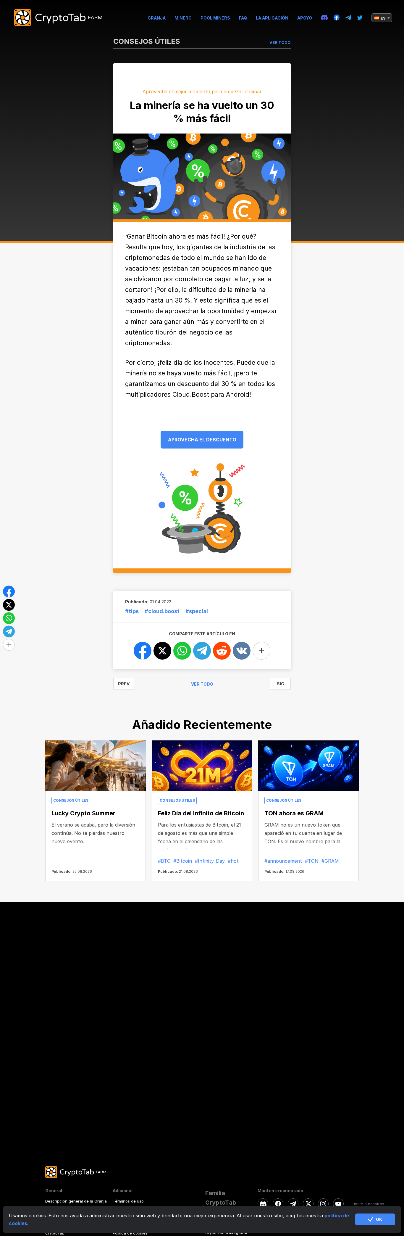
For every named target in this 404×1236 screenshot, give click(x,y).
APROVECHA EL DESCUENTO (202, 440)
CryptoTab (54, 1233)
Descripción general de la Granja (76, 1201)
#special (196, 611)
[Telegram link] (348, 18)
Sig (280, 683)
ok (379, 1219)
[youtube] (338, 1203)
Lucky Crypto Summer (83, 813)
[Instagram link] (323, 1203)
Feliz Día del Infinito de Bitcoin (201, 813)
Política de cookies (130, 1233)
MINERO (183, 17)
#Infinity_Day (210, 861)
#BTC (164, 861)
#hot (233, 861)
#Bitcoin (182, 861)
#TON (312, 861)
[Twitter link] (360, 17)
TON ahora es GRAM (294, 813)
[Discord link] (324, 18)
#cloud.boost (162, 611)
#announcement (283, 861)
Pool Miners (215, 17)
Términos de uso (128, 1201)
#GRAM (330, 861)
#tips (132, 611)
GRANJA (157, 17)
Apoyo (304, 17)
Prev (124, 683)
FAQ (243, 17)
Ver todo (202, 684)
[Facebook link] (337, 18)
